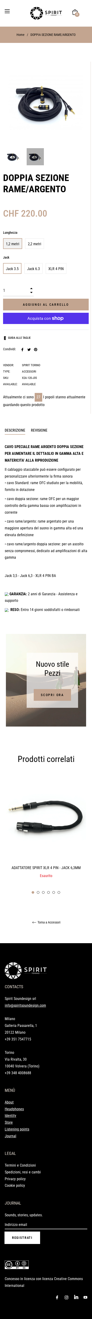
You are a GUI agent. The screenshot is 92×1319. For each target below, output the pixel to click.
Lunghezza (10, 232)
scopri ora (52, 695)
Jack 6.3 (33, 269)
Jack (6, 257)
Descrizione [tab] (15, 430)
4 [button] (48, 892)
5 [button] (53, 892)
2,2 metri (34, 244)
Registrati (22, 1238)
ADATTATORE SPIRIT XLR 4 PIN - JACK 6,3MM (46, 868)
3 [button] (43, 892)
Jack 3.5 (12, 269)
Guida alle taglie (19, 337)
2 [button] (38, 892)
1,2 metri (12, 244)
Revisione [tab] (39, 430)
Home (21, 35)
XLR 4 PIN (56, 269)
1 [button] (33, 892)
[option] (46, 835)
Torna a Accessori (48, 922)
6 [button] (59, 892)
